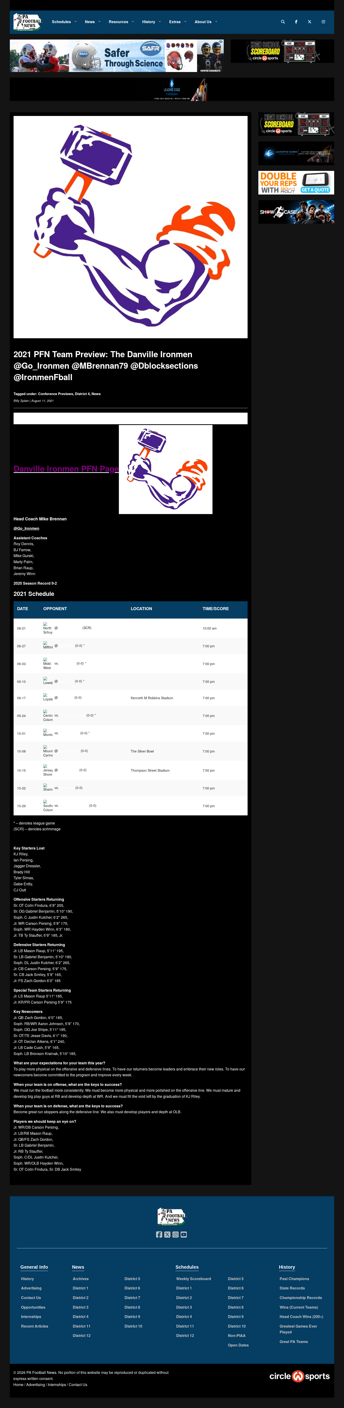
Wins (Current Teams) (299, 1307)
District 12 (82, 1335)
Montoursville (69, 732)
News (90, 21)
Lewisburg (66, 680)
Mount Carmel (69, 750)
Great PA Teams (294, 1341)
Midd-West (68, 663)
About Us (203, 21)
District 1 (80, 1288)
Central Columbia (72, 715)
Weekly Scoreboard (193, 1278)
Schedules (61, 21)
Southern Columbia (74, 805)
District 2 (80, 1297)
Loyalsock (66, 697)
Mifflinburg (66, 645)
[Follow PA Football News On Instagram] (324, 21)
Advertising (31, 1288)
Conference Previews (55, 393)
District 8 (132, 1307)
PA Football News (41, 1372)
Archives (81, 1278)
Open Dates (238, 1345)
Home (18, 1384)
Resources (118, 21)
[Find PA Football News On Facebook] (297, 21)
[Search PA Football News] (284, 21)
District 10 (133, 1326)
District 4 (82, 393)
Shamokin (67, 787)
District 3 (80, 1307)
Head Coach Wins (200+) (301, 1316)
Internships (31, 1316)
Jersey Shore (68, 769)
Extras (175, 21)
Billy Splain (21, 400)
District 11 (82, 1326)
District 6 (132, 1288)
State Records (292, 1288)
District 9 (132, 1316)
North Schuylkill (70, 627)
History (148, 21)
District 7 (132, 1297)
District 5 (132, 1278)
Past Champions (294, 1278)
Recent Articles (34, 1326)
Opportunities (33, 1307)
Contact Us (31, 1297)
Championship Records (301, 1297)
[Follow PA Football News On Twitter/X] (310, 21)
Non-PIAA (237, 1335)
